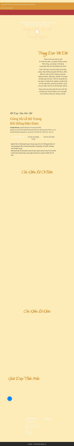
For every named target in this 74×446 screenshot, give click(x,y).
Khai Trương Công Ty (42, 178)
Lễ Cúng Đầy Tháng (36, 242)
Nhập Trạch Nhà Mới (16, 212)
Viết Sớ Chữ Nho (14, 271)
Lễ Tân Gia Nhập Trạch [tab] (33, 138)
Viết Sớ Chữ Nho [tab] (49, 137)
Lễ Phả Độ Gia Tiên (15, 364)
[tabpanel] (33, 149)
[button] (14, 396)
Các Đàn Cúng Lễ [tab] (18, 137)
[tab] (15, 396)
